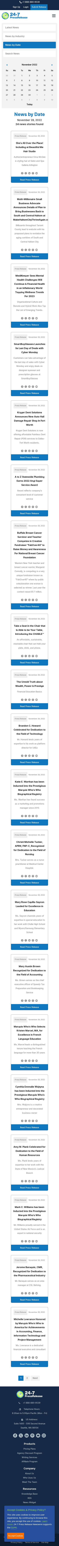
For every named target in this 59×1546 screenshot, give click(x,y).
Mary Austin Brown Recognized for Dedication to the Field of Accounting (29, 970)
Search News (12, 54)
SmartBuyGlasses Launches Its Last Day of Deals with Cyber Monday (29, 348)
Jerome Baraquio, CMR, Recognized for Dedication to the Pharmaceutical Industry (29, 1271)
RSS (30, 1498)
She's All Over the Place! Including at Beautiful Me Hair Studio (29, 147)
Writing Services (29, 1458)
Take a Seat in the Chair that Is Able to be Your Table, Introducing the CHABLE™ (29, 630)
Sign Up (16, 7)
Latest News (12, 27)
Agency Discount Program (29, 1453)
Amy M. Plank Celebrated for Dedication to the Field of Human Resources (29, 1151)
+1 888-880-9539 (31, 2)
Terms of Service (32, 1542)
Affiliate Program (29, 1462)
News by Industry (14, 36)
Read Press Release (29, 180)
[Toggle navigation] (53, 16)
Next (35, 1378)
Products (29, 1444)
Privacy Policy (16, 1542)
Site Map (44, 1542)
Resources (29, 1489)
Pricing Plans (29, 1449)
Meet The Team (29, 1482)
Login (25, 7)
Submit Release (39, 7)
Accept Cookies (15, 1535)
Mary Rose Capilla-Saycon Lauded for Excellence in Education (29, 906)
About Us (29, 1474)
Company (29, 1468)
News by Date (12, 45)
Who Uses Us (29, 1478)
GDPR (14, 1527)
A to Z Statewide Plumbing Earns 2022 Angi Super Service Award (29, 481)
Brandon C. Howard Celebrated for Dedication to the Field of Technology (30, 730)
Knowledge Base (30, 1494)
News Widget (29, 1503)
